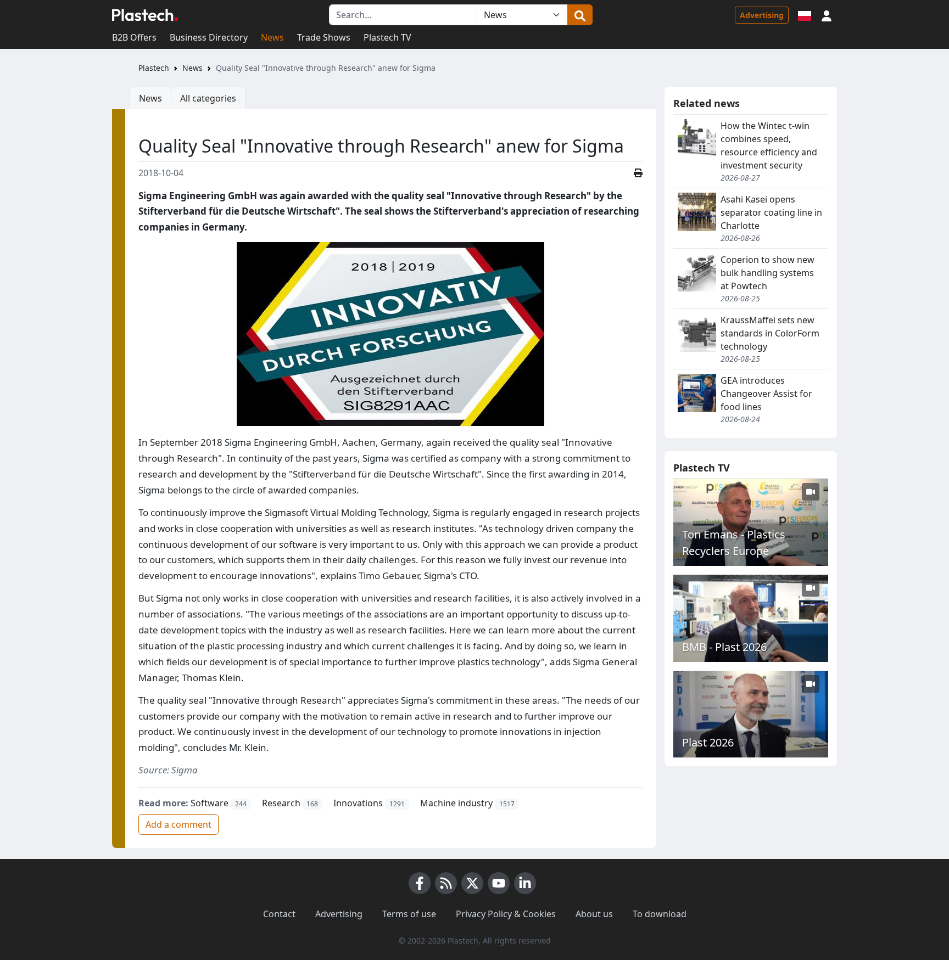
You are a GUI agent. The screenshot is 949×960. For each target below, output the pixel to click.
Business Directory (209, 37)
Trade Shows (323, 37)
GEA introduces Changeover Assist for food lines (766, 393)
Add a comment (178, 824)
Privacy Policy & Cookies (506, 914)
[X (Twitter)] (472, 883)
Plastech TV (387, 37)
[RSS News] (446, 883)
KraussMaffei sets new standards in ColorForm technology (770, 333)
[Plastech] (145, 15)
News (272, 37)
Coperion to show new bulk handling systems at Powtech (767, 273)
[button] (826, 14)
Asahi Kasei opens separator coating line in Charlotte (771, 212)
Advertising (762, 15)
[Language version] (804, 14)
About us (594, 914)
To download (659, 914)
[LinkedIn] (525, 883)
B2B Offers (134, 37)
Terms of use (409, 914)
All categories (208, 98)
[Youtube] (499, 883)
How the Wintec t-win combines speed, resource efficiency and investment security (769, 145)
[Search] (580, 14)
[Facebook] (420, 883)
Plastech (153, 68)
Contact (279, 914)
